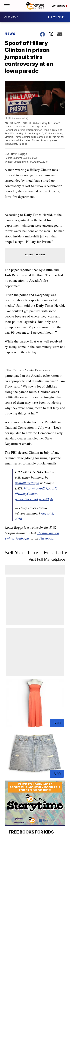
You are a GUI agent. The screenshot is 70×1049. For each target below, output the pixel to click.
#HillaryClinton (26, 493)
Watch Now (59, 6)
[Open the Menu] (6, 6)
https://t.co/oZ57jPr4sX (40, 488)
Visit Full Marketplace (47, 559)
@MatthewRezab (27, 482)
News (10, 34)
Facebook (46, 538)
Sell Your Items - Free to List (37, 552)
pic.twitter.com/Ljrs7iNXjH (34, 499)
